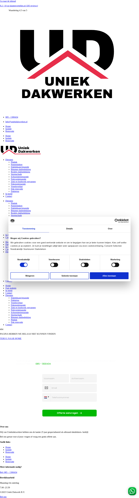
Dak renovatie (17, 189)
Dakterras (15, 191)
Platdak (14, 162)
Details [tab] (69, 228)
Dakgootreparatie (18, 184)
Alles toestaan (109, 275)
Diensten (9, 160)
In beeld (8, 194)
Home (8, 126)
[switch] (54, 265)
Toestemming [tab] (28, 228)
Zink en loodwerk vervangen (23, 181)
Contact (8, 196)
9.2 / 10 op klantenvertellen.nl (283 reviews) (19, 6)
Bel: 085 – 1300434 (8, 472)
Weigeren (29, 275)
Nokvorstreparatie (18, 179)
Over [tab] (110, 228)
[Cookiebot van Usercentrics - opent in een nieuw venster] (117, 221)
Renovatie (9, 131)
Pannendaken (16, 164)
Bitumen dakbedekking (21, 169)
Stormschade (16, 174)
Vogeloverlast (17, 186)
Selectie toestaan (69, 275)
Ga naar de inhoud (8, 1)
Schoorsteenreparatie (20, 177)
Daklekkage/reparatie (20, 167)
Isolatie (8, 129)
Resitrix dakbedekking (20, 172)
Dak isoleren (10, 288)
